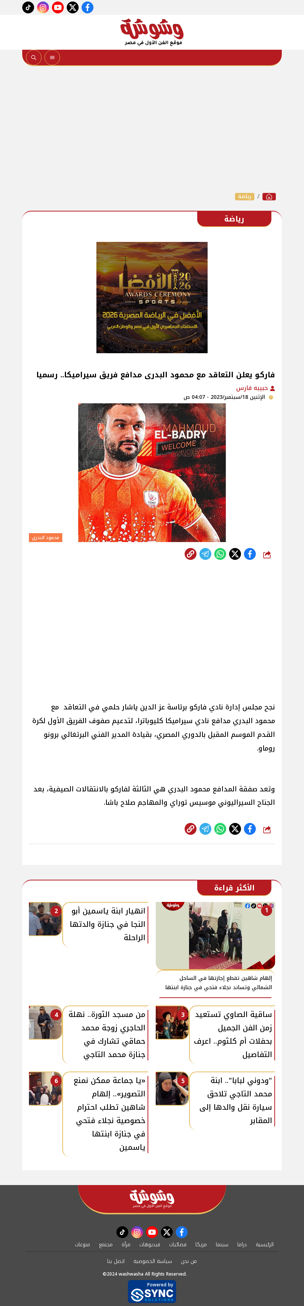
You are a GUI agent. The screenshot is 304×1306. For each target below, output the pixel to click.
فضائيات (177, 1245)
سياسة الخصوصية (152, 1261)
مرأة (126, 1245)
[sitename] (152, 1198)
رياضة (244, 196)
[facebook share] (250, 554)
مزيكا (201, 1245)
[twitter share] (235, 554)
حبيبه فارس (253, 388)
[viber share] (205, 554)
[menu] (52, 57)
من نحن (189, 1261)
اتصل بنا (116, 1261)
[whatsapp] (190, 554)
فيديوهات (149, 1245)
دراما (242, 1245)
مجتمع (106, 1245)
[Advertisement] (152, 129)
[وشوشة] (152, 32)
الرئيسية (265, 1245)
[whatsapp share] (220, 554)
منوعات (82, 1245)
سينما (222, 1245)
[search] (34, 57)
